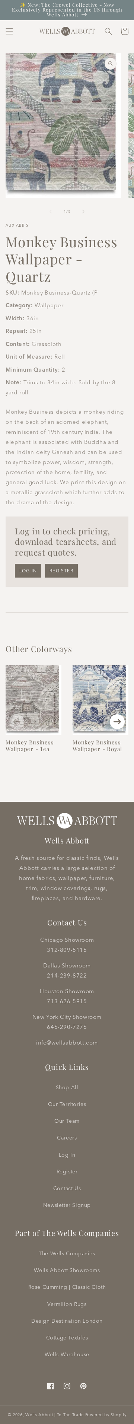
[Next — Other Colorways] (117, 721)
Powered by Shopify (106, 1414)
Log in (28, 570)
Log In (67, 1154)
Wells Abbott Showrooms (67, 1270)
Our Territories (67, 1104)
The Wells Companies (67, 1253)
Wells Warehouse (67, 1354)
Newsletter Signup (67, 1205)
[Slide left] (50, 211)
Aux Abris (17, 225)
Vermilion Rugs (66, 1304)
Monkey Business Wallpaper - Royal (97, 745)
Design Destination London (67, 1320)
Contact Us (67, 1188)
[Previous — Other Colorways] (16, 721)
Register (61, 570)
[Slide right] (83, 211)
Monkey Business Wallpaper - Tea (30, 745)
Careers (67, 1137)
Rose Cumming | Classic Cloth (67, 1287)
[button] (9, 31)
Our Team (67, 1121)
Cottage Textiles (67, 1337)
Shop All (67, 1087)
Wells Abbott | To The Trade (54, 1414)
